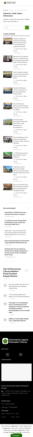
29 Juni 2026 (17, 100)
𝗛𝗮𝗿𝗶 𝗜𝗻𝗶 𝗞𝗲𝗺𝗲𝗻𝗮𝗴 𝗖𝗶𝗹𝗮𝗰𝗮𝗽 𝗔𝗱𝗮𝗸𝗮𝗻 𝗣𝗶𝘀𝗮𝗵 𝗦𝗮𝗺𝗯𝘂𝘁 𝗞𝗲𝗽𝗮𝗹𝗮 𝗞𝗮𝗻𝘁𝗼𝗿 (12, 272)
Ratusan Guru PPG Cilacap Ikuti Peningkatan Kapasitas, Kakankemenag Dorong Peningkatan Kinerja (21, 187)
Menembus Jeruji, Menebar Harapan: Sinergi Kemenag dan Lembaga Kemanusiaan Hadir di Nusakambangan (21, 59)
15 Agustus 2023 (9, 216)
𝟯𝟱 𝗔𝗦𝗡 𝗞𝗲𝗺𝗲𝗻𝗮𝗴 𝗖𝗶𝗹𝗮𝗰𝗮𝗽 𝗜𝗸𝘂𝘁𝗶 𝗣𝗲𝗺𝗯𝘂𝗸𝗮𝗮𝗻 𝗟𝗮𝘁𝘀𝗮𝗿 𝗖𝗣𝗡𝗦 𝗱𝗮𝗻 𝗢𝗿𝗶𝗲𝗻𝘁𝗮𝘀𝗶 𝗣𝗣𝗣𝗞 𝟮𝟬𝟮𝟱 (15, 222)
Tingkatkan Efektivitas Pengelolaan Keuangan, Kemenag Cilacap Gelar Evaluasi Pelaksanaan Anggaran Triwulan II (19, 42)
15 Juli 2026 (16, 53)
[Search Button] (27, 27)
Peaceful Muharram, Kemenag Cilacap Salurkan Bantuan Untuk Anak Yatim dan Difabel (21, 106)
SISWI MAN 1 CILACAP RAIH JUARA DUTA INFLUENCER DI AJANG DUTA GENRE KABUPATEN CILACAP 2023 (15, 232)
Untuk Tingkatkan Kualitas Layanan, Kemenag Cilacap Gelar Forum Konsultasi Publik (21, 75)
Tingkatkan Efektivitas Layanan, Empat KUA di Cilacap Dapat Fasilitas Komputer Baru (20, 91)
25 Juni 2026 (16, 116)
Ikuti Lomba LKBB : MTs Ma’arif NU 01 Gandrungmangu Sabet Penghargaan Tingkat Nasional (19, 286)
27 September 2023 (10, 257)
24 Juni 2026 (16, 134)
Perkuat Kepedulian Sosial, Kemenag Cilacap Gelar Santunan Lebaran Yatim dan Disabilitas (21, 140)
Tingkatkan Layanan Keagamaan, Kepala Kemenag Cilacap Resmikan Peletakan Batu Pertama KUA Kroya (21, 170)
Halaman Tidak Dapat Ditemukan (18, 10)
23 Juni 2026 (16, 163)
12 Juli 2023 (8, 236)
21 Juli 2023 (8, 245)
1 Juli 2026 (16, 84)
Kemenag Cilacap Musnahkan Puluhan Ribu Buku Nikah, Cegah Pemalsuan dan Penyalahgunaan (20, 123)
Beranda (5, 10)
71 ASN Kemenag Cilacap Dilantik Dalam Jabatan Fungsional (20, 155)
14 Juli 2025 (8, 226)
